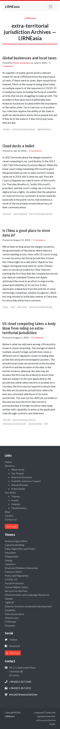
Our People (17, 473)
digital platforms (44, 129)
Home (8, 461)
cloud (12, 307)
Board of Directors (21, 477)
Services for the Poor (16, 590)
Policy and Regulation (16, 575)
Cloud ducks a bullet (18, 146)
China (5, 307)
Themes (15, 496)
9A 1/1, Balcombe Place (22, 671)
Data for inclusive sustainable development (28, 606)
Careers (9, 515)
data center (22, 307)
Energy (8, 560)
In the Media (18, 488)
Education (10, 552)
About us (10, 465)
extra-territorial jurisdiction (23, 129)
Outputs (15, 504)
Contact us (11, 519)
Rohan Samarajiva (21, 62)
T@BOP (9, 602)
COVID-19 (11, 579)
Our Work (10, 492)
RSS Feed (14, 653)
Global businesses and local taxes (29, 58)
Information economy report (14, 424)
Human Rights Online (16, 587)
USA (46, 424)
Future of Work (13, 571)
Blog (7, 511)
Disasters (10, 625)
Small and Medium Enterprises (21, 567)
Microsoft (7, 214)
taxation (6, 129)
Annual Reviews (19, 484)
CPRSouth (10, 621)
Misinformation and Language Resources (27, 594)
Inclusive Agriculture (16, 541)
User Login (11, 526)
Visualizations (19, 507)
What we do (17, 469)
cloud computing (20, 214)
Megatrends (11, 556)
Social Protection (14, 583)
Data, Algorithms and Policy (20, 548)
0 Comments (35, 150)
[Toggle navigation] (50, 6)
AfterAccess (12, 617)
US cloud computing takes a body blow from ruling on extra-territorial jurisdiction (29, 328)
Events (15, 500)
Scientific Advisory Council (26, 481)
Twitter (13, 639)
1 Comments (39, 240)
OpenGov (10, 564)
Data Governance (14, 613)
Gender (9, 598)
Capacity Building (14, 544)
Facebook (14, 645)
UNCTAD (6, 420)
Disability (10, 610)
